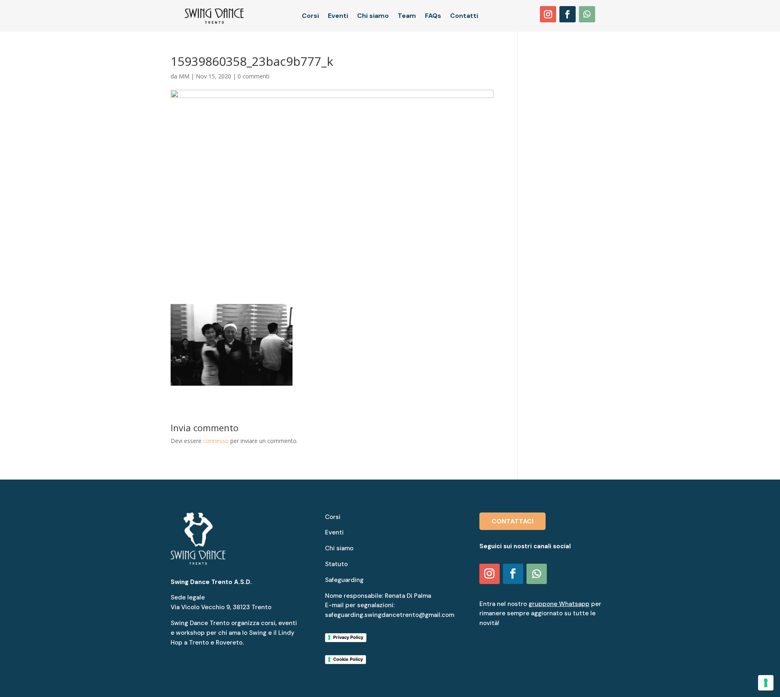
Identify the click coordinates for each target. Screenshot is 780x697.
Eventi (338, 16)
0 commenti (253, 76)
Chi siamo (373, 16)
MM (184, 76)
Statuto (336, 564)
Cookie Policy (348, 659)
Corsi (310, 16)
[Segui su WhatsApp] (587, 14)
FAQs (433, 16)
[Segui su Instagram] (548, 14)
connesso (216, 441)
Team (407, 16)
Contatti (464, 16)
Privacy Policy (348, 637)
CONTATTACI (512, 521)
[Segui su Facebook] (567, 14)
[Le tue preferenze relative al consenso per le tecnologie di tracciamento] (766, 682)
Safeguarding (344, 580)
